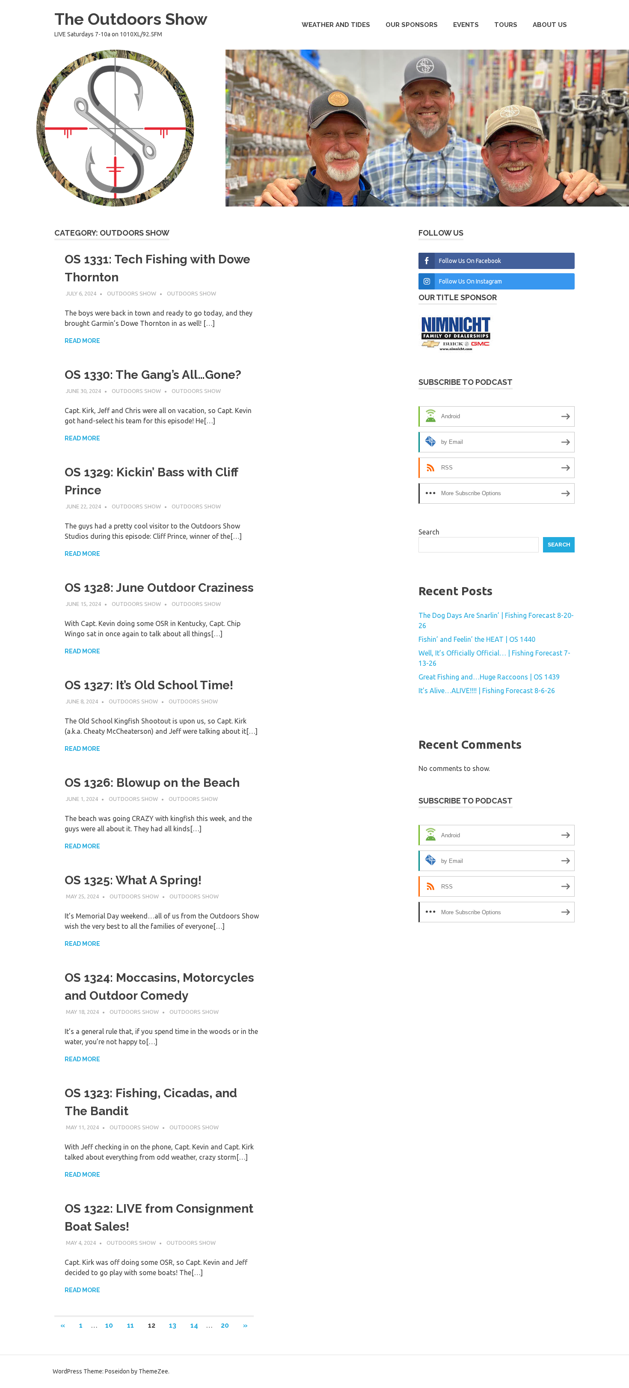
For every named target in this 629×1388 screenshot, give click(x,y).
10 (109, 1325)
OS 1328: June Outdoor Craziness (159, 588)
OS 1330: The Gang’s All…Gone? (153, 375)
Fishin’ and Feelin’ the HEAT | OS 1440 (476, 639)
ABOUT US (550, 25)
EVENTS (466, 25)
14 (194, 1325)
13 (172, 1325)
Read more (82, 340)
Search (428, 532)
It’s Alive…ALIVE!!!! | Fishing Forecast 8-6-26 (486, 690)
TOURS (505, 25)
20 (225, 1325)
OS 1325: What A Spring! (133, 880)
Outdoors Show (131, 293)
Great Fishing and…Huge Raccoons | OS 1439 (489, 677)
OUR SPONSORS (412, 25)
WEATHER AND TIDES (336, 25)
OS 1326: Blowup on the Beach (152, 783)
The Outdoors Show (131, 19)
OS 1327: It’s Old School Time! (149, 685)
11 (130, 1325)
